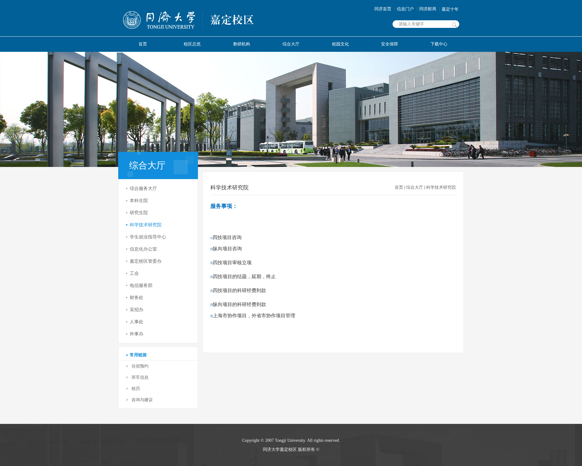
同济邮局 (430, 9)
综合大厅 (414, 187)
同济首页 (385, 9)
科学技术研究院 (441, 187)
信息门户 (408, 9)
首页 (399, 187)
